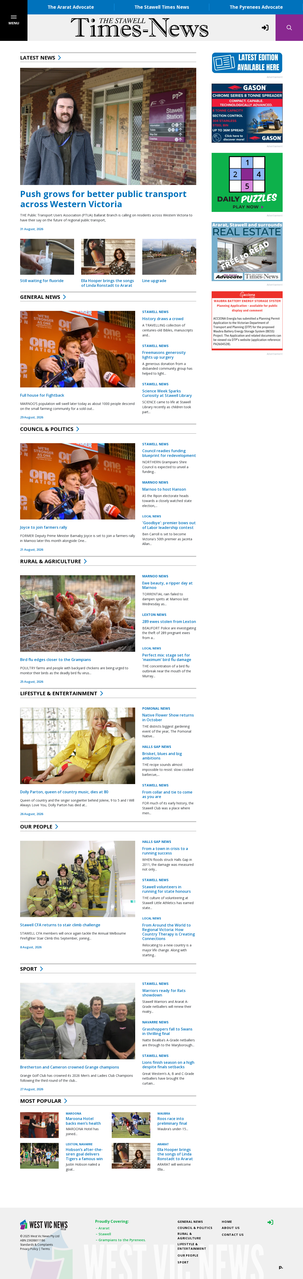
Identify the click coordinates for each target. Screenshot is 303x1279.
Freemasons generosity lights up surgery (164, 355)
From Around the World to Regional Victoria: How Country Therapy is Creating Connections (168, 932)
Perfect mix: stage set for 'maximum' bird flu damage (166, 657)
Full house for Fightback (42, 395)
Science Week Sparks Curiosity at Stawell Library (167, 393)
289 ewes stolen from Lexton (169, 621)
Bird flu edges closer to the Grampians (55, 659)
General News (40, 296)
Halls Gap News (156, 746)
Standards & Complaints (36, 1245)
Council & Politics (46, 428)
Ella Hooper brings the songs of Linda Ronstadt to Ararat (107, 283)
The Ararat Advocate (71, 7)
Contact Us (233, 1234)
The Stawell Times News (161, 7)
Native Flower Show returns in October (168, 717)
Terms (45, 1249)
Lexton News (154, 614)
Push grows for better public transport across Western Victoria (103, 199)
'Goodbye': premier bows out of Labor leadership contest (169, 525)
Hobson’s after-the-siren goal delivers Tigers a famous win (84, 1154)
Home (227, 1221)
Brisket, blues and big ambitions (162, 756)
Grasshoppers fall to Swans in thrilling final (167, 1031)
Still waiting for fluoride (42, 280)
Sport (28, 968)
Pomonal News (156, 708)
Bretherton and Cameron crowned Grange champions (69, 1067)
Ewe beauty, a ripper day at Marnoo (167, 585)
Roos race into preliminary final (172, 1121)
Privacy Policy (29, 1249)
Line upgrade (154, 280)
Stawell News (155, 311)
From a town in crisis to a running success (165, 851)
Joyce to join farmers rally (43, 527)
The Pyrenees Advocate (256, 7)
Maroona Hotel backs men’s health (83, 1121)
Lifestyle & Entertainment (58, 693)
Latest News (37, 57)
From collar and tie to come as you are (167, 794)
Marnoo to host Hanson (164, 489)
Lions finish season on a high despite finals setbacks (168, 1064)
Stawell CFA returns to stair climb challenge (60, 924)
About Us (231, 1228)
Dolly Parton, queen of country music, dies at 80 (64, 791)
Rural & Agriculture (50, 561)
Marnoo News (155, 482)
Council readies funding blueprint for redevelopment (169, 453)
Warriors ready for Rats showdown (164, 993)
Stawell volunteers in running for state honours (166, 889)
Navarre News (155, 1022)
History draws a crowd (162, 318)
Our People (36, 826)
